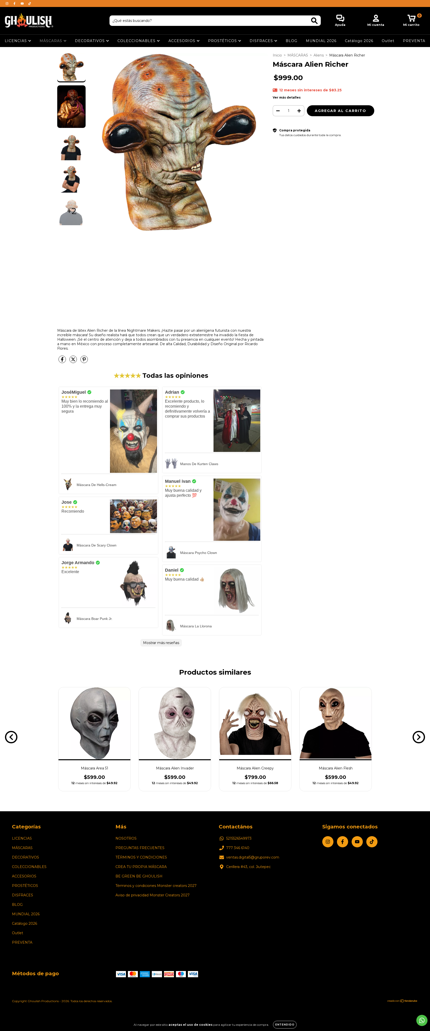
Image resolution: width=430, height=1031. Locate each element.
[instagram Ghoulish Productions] (7, 3)
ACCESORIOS (182, 41)
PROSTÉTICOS (223, 41)
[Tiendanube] (402, 1001)
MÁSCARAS (51, 41)
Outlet (388, 41)
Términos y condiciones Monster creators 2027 (156, 885)
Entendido (284, 1024)
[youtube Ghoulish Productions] (22, 3)
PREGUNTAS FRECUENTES (139, 848)
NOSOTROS (126, 838)
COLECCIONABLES (137, 41)
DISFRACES (262, 41)
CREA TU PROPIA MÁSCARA (141, 867)
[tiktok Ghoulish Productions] (29, 3)
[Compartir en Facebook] (62, 361)
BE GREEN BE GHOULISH (138, 876)
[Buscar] (314, 21)
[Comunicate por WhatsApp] (422, 1020)
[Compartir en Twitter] (73, 361)
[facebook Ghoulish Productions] (15, 3)
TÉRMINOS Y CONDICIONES (141, 857)
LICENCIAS (16, 41)
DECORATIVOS (90, 41)
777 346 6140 (237, 848)
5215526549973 (239, 838)
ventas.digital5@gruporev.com (252, 857)
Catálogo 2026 (359, 41)
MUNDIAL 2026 (321, 41)
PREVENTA (414, 41)
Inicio (277, 55)
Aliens (319, 55)
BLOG (291, 41)
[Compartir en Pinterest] (84, 361)
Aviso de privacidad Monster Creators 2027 (152, 895)
